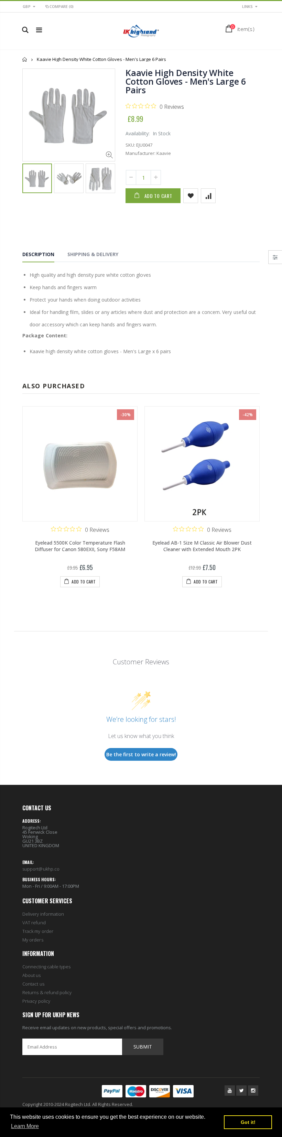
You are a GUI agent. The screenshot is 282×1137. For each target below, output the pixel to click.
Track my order (37, 931)
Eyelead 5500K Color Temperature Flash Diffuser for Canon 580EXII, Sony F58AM (80, 545)
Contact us (33, 984)
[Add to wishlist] (190, 195)
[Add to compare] (208, 195)
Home (25, 59)
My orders (32, 940)
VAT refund (34, 922)
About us (31, 975)
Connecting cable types (46, 967)
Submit (142, 1046)
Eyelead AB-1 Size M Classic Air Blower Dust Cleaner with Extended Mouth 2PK (202, 545)
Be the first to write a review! (141, 754)
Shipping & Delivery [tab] (92, 254)
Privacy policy (36, 1001)
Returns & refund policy (47, 992)
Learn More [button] (25, 1126)
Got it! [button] (248, 1122)
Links (247, 6)
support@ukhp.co (40, 869)
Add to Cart (158, 195)
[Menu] (39, 29)
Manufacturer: (140, 153)
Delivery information (43, 914)
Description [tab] (38, 254)
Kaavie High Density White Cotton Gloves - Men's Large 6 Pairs (186, 81)
